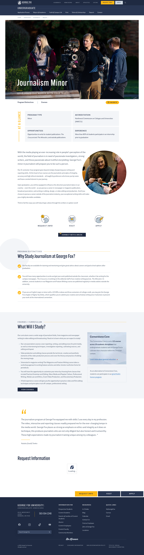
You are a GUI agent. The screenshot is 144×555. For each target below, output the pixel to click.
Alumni (61, 522)
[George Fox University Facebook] (19, 524)
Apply (119, 3)
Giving (95, 3)
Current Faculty (64, 529)
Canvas (108, 513)
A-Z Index (85, 509)
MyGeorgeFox (110, 509)
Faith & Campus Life (55, 12)
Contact (99, 12)
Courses (44, 102)
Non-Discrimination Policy (96, 545)
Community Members (66, 533)
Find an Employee (88, 523)
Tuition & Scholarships (79, 12)
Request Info (107, 3)
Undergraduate (27, 8)
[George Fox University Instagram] (29, 525)
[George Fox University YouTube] (50, 524)
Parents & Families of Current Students (68, 517)
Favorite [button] (113, 102)
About (78, 3)
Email (108, 516)
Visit (66, 12)
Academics (57, 3)
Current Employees (65, 526)
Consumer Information (75, 545)
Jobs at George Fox (88, 527)
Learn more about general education (103, 359)
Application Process (24, 12)
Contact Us (86, 520)
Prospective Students (65, 509)
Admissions (68, 3)
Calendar (85, 516)
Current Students (64, 513)
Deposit (91, 12)
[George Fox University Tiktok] (39, 524)
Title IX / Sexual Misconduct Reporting (116, 546)
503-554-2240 (45, 513)
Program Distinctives (26, 102)
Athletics (86, 3)
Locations (85, 530)
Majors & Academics (39, 12)
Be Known (72, 539)
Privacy (61, 545)
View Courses (27, 389)
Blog (83, 513)
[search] (50, 532)
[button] (125, 3)
